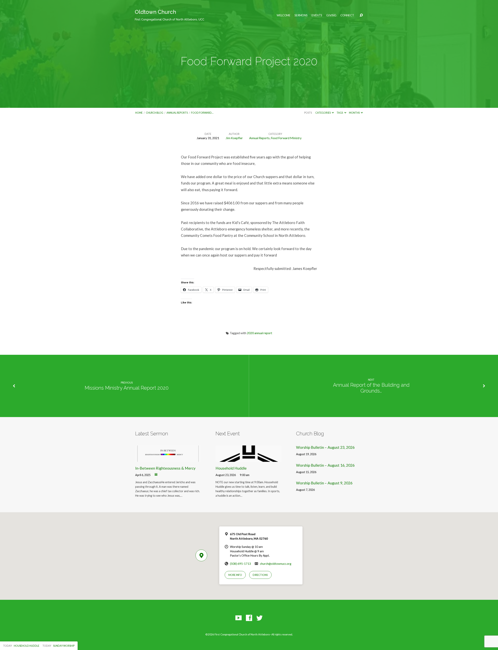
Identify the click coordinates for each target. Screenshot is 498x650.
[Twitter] (259, 618)
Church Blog (154, 112)
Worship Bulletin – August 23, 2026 (325, 447)
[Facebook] (249, 618)
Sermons (301, 15)
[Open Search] (361, 15)
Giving (331, 15)
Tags (340, 112)
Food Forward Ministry (286, 138)
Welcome (283, 15)
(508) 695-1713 (240, 563)
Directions (260, 574)
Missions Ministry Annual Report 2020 (127, 388)
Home (139, 112)
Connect (347, 15)
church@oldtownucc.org (275, 563)
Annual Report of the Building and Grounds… (371, 388)
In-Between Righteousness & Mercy (165, 468)
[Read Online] (156, 474)
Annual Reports (177, 112)
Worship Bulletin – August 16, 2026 (325, 465)
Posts (308, 112)
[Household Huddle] (248, 459)
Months (354, 112)
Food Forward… (202, 112)
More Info (235, 574)
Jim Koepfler (234, 138)
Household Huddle (231, 468)
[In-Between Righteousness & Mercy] (168, 459)
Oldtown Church (169, 15)
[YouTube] (238, 618)
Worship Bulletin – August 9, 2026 (324, 483)
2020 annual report (259, 333)
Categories (323, 112)
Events (317, 15)
